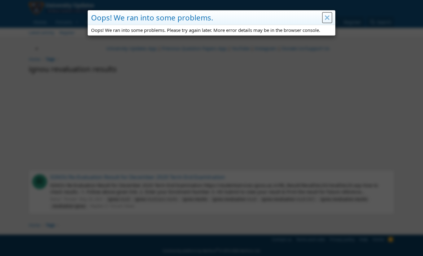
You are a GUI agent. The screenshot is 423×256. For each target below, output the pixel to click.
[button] (327, 17)
